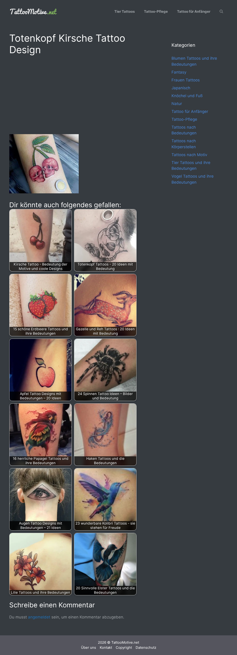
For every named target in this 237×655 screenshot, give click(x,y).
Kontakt (106, 647)
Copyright (124, 647)
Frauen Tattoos (186, 80)
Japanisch (181, 88)
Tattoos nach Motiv (189, 154)
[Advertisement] (81, 94)
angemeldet (39, 617)
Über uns (88, 647)
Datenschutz (146, 647)
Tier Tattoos (124, 11)
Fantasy (179, 72)
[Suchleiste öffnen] (221, 12)
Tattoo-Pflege (156, 11)
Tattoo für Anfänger (193, 11)
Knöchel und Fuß (187, 95)
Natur (177, 103)
